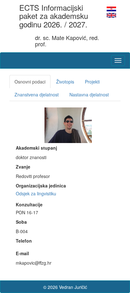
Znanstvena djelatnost (37, 94)
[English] (111, 14)
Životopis (65, 81)
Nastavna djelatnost (89, 94)
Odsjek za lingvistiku (36, 193)
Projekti (92, 81)
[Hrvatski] (111, 8)
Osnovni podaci (30, 81)
